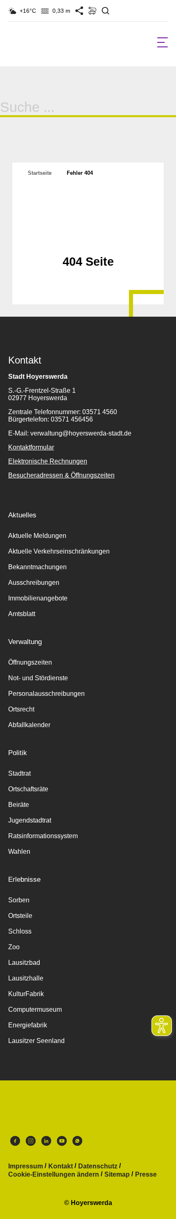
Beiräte (18, 804)
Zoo (14, 946)
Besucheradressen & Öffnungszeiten (61, 475)
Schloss (20, 931)
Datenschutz (97, 1166)
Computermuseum (35, 1009)
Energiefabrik (27, 1025)
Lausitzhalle (25, 978)
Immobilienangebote (38, 598)
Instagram (31, 1143)
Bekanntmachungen (37, 566)
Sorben (18, 900)
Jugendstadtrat (29, 820)
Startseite (40, 173)
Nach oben (88, 241)
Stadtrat (19, 773)
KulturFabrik (26, 993)
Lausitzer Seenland (36, 1040)
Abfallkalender (29, 724)
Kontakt (60, 1166)
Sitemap (117, 1174)
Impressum (25, 1166)
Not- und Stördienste (38, 677)
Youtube (62, 1143)
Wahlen (19, 851)
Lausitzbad (24, 962)
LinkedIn (46, 1143)
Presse (146, 1174)
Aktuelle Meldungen (37, 535)
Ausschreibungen (33, 582)
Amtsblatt (21, 613)
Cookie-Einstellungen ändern (53, 1174)
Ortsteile (20, 915)
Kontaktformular (31, 447)
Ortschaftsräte (28, 789)
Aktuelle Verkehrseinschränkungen (59, 551)
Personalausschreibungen (46, 693)
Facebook (15, 1143)
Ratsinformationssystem (43, 835)
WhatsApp (77, 1143)
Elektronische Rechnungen (47, 461)
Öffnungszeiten (30, 662)
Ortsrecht (21, 709)
